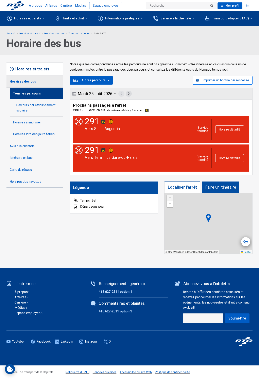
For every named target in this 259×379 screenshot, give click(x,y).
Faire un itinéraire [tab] (220, 187)
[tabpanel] (208, 223)
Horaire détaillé (229, 129)
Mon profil (232, 5)
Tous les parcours (27, 93)
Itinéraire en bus (21, 158)
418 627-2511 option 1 (115, 292)
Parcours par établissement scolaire (35, 107)
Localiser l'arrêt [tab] (182, 187)
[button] (170, 198)
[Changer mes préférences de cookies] (10, 369)
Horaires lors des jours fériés (34, 134)
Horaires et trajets (29, 33)
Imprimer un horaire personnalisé (226, 80)
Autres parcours (94, 80)
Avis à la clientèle (22, 146)
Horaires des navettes (25, 182)
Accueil (10, 33)
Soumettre (237, 318)
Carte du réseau (21, 170)
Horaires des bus (23, 81)
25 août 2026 (95, 93)
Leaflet (247, 252)
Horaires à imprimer (27, 122)
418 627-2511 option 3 (115, 311)
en (247, 5)
